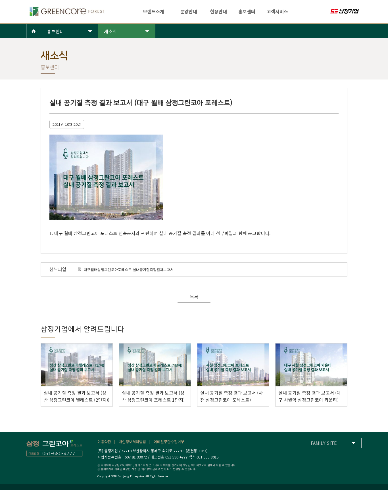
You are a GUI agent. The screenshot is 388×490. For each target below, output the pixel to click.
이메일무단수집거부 (169, 441)
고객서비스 (277, 11)
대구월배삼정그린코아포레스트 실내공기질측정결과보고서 (129, 269)
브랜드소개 (153, 11)
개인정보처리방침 (132, 441)
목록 (194, 296)
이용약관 (104, 441)
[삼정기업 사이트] (346, 11)
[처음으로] (66, 14)
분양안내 (188, 11)
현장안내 (218, 11)
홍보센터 (246, 11)
